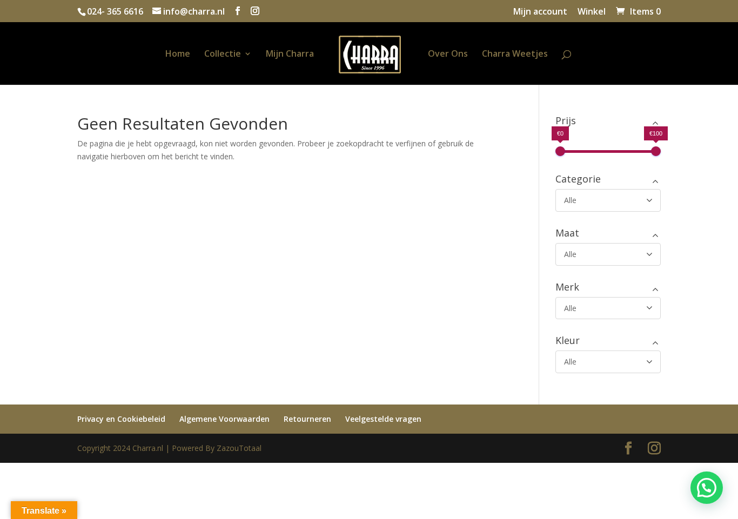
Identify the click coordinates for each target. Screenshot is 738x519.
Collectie (222, 54)
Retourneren (307, 419)
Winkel (592, 12)
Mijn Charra (290, 54)
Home (177, 54)
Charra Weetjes (515, 54)
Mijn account (540, 12)
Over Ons (448, 54)
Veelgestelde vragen (383, 419)
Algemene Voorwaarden (224, 419)
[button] (706, 487)
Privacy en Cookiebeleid (121, 419)
